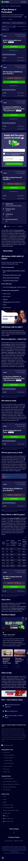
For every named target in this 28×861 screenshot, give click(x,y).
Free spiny (5, 299)
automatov (4, 352)
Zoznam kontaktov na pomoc (10, 781)
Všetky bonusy (6, 23)
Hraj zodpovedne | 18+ (8, 778)
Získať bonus (14, 46)
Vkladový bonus (6, 302)
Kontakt (5, 799)
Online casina (6, 769)
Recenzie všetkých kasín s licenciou (11, 784)
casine (11, 236)
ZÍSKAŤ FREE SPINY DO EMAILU (14, 164)
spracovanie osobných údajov (19, 153)
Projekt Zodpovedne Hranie (9, 787)
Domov (2, 6)
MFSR (2, 741)
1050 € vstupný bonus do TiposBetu (11, 277)
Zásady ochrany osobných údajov (11, 810)
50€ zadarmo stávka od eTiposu (10, 280)
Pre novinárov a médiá (8, 807)
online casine (11, 352)
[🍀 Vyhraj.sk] (6, 2)
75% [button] (5, 195)
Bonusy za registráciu (17, 23)
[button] (25, 23)
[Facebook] (14, 832)
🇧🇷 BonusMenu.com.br (8, 821)
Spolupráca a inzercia (8, 805)
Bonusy (7, 6)
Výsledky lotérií (6, 771)
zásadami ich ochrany (15, 154)
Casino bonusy (6, 752)
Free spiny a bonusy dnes (18, 608)
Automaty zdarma (7, 766)
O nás (4, 796)
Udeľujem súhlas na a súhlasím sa (15, 154)
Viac (25, 16)
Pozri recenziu (20, 60)
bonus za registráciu (6, 344)
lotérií (19, 352)
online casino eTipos (19, 230)
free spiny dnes (12, 287)
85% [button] (5, 93)
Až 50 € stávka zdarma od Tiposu (14, 205)
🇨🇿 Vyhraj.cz (6, 816)
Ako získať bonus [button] (13, 50)
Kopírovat (13, 78)
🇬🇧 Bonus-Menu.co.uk (8, 818)
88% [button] (5, 57)
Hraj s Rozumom (7, 789)
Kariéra (4, 802)
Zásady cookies (6, 813)
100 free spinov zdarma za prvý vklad (12, 275)
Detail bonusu (21, 57)
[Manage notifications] (3, 858)
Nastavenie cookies (8, 745)
